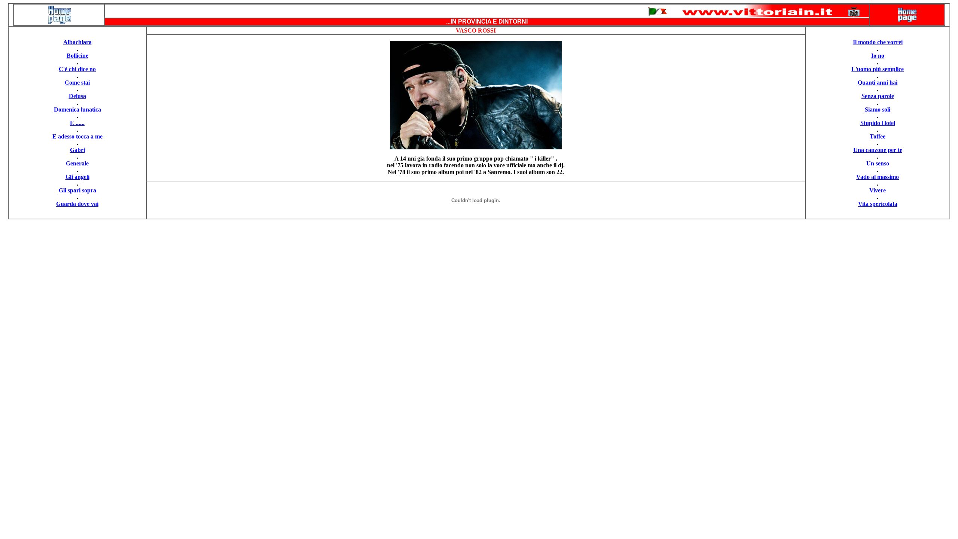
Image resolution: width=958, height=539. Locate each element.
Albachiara (77, 42)
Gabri (77, 150)
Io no (877, 55)
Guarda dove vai (77, 204)
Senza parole (877, 96)
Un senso (877, 163)
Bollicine (77, 55)
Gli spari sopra (77, 190)
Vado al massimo (877, 177)
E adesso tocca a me (77, 136)
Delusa (77, 96)
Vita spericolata (877, 204)
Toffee (877, 136)
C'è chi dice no (77, 69)
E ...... (77, 123)
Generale (77, 163)
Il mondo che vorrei (878, 42)
